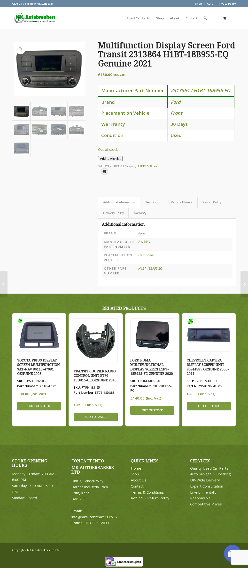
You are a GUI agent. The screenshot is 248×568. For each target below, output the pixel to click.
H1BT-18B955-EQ (150, 268)
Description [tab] (153, 202)
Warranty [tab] (139, 213)
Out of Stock (39, 406)
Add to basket (96, 417)
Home (136, 468)
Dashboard (146, 255)
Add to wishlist (110, 158)
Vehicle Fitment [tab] (182, 202)
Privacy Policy (227, 3)
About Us (138, 480)
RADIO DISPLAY (147, 166)
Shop (198, 3)
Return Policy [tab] (211, 202)
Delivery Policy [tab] (113, 213)
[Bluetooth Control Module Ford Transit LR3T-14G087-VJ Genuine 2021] (244, 284)
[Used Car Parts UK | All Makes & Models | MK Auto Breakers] (34, 18)
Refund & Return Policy (150, 498)
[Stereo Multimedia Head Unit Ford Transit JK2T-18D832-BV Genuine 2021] (4, 284)
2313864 (144, 242)
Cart (210, 3)
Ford (141, 233)
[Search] (205, 18)
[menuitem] (199, 3)
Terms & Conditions (147, 492)
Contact (137, 486)
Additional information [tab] (119, 202)
